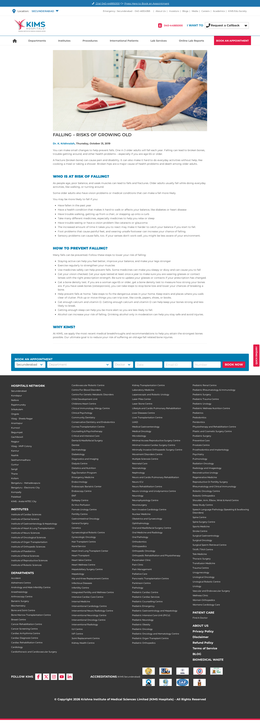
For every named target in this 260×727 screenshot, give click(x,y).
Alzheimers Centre (21, 582)
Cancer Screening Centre (24, 628)
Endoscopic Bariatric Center (87, 486)
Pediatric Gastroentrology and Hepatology (154, 610)
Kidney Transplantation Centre (148, 385)
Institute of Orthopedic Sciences (28, 546)
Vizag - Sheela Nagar (22, 418)
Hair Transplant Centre (84, 541)
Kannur (15, 450)
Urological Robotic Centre (206, 581)
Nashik (14, 455)
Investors (174, 11)
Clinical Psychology (82, 413)
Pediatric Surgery (202, 394)
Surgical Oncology (202, 540)
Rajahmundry (18, 404)
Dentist (75, 445)
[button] (44, 11)
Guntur (15, 464)
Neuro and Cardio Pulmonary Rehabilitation (155, 477)
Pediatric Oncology (142, 629)
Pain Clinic (137, 564)
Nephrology (138, 472)
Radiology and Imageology (207, 468)
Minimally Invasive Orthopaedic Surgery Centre (157, 449)
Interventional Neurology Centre (89, 615)
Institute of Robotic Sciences (26, 565)
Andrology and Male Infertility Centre (30, 587)
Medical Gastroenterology (146, 426)
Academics (219, 11)
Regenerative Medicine (205, 477)
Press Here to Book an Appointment (146, 3)
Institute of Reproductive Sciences (29, 560)
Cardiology (17, 647)
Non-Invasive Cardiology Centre (149, 509)
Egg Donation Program (84, 472)
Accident (16, 578)
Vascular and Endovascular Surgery (211, 591)
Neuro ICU (137, 482)
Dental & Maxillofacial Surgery (87, 440)
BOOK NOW (234, 364)
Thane (14, 473)
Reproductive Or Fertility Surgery (210, 482)
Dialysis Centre (79, 463)
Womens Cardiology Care (206, 604)
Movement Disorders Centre (147, 454)
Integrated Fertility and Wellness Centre (93, 592)
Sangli (14, 469)
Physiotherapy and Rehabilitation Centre (214, 426)
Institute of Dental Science (25, 519)
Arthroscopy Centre (21, 596)
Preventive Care (201, 440)
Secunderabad (19, 391)
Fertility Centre (80, 514)
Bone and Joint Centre (23, 610)
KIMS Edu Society (237, 11)
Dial (107, 3)
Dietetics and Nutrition (84, 468)
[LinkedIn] (69, 677)
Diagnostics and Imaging (85, 459)
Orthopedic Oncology (143, 551)
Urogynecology (201, 572)
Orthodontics (139, 541)
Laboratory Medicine (143, 390)
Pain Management (142, 569)
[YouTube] (62, 677)
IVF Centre (77, 633)
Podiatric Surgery (202, 436)
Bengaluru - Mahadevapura (25, 483)
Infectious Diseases (82, 583)
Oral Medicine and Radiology (147, 532)
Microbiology (139, 436)
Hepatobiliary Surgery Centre (87, 569)
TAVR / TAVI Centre (203, 549)
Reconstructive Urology (205, 472)
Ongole (15, 414)
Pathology (137, 587)
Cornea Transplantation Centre (88, 426)
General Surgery (80, 523)
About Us (161, 11)
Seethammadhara (20, 460)
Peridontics (199, 422)
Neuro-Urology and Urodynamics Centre (154, 491)
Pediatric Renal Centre (204, 385)
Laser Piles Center (141, 399)
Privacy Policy (203, 631)
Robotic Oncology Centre (206, 491)
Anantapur (17, 423)
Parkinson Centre (141, 583)
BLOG (197, 654)
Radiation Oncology (203, 463)
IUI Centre (77, 629)
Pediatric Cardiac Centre (145, 592)
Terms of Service (205, 648)
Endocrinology (79, 482)
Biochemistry (18, 605)
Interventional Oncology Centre (88, 620)
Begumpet (17, 432)
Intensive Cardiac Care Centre (87, 597)
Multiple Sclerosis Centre (145, 459)
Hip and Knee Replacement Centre (90, 578)
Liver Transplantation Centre (147, 417)
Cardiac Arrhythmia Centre (25, 633)
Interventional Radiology (85, 624)
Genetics (76, 528)
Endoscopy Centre (81, 491)
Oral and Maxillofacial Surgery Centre (151, 528)
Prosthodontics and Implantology (211, 449)
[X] (46, 677)
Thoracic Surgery (202, 558)
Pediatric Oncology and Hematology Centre (155, 633)
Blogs (185, 11)
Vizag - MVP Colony (21, 446)
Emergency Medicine (83, 477)
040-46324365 (142, 11)
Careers (205, 11)
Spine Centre (199, 517)
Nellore (15, 400)
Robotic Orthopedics (204, 495)
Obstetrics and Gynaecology (147, 518)
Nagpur (15, 441)
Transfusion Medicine (204, 563)
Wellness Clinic (200, 595)
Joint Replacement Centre (86, 638)
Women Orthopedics (204, 600)
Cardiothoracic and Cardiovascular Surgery (34, 651)
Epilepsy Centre (80, 500)
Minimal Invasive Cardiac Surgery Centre (153, 445)
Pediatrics (198, 413)
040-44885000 (173, 25)
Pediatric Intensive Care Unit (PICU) (151, 615)
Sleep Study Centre (203, 505)
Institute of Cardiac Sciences (26, 514)
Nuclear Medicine (141, 514)
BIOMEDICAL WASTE (208, 659)
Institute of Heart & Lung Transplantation (33, 528)
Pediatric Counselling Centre (147, 601)
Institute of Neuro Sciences (25, 532)
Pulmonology (200, 459)
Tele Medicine (200, 554)
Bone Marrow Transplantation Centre (31, 615)
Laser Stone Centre (142, 403)
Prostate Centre (201, 445)
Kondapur (16, 395)
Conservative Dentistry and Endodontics (93, 422)
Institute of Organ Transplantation (29, 542)
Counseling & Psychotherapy (87, 431)
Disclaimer (201, 637)
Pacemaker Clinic (141, 560)
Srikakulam (17, 409)
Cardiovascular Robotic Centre (88, 385)
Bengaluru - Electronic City (25, 487)
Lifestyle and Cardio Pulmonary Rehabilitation (156, 408)
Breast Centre (18, 619)
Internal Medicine (81, 601)
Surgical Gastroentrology (206, 535)
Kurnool (15, 427)
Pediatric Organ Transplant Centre (150, 638)
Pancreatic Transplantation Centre (150, 578)
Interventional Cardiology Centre (89, 606)
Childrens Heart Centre (84, 403)
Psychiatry (198, 454)
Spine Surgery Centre (204, 522)
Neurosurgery (139, 505)
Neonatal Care (139, 463)
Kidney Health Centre (83, 643)
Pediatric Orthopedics (143, 643)
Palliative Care (139, 574)
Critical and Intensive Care (85, 436)
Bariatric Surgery (20, 601)
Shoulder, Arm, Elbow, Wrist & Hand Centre (216, 500)
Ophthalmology (140, 523)
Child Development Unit (84, 399)
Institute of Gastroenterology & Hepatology (34, 523)
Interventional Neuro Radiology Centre (92, 610)
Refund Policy (203, 642)
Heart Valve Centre (81, 560)
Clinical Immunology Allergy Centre (91, 408)
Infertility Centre (80, 587)
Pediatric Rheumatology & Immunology (214, 390)
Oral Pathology (140, 537)
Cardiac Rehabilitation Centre (26, 642)
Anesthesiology (19, 592)
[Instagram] (54, 677)
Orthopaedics (139, 546)
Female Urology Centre (84, 509)
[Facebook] (38, 677)
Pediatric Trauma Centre (206, 399)
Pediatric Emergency (143, 606)
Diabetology (78, 454)
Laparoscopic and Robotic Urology (150, 394)
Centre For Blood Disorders (86, 390)
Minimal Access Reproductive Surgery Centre (156, 440)
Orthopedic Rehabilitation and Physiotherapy (156, 555)
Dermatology (79, 449)
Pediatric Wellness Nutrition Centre (211, 408)
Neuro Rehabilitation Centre (147, 486)
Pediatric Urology (202, 403)
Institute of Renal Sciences (25, 555)
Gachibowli (17, 437)
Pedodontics (199, 417)
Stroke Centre (200, 531)
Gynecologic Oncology (84, 537)
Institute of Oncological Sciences (28, 537)
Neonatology (139, 468)
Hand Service (79, 546)
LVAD (135, 422)
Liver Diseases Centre (143, 413)
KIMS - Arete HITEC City (23, 501)
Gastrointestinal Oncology (85, 518)
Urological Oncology (204, 577)
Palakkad (16, 496)
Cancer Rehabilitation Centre (26, 624)
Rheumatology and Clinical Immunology (214, 486)
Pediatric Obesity (141, 624)
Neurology (137, 495)
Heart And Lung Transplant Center (90, 551)
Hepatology (78, 574)
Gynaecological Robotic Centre (88, 532)
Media (195, 11)
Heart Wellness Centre (83, 564)
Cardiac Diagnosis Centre (24, 638)
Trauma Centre (201, 568)
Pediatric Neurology (143, 620)
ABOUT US (200, 625)
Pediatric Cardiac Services (146, 597)
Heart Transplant (80, 555)
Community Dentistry (83, 417)
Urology (197, 586)
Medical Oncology (141, 431)
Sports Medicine (201, 526)
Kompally (16, 492)
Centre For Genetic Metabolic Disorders (93, 394)
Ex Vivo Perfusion (81, 505)
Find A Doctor (200, 617)
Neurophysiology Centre (145, 500)
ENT (74, 495)
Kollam (15, 478)
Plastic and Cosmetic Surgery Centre (212, 431)
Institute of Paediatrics (23, 551)
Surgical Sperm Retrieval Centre (209, 545)
